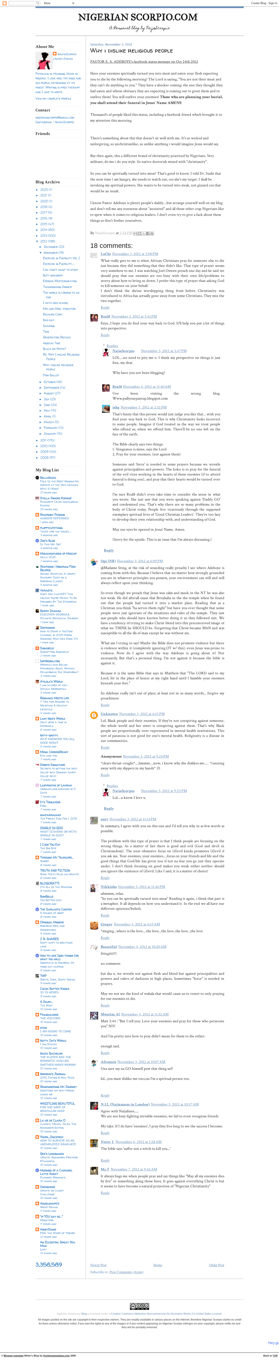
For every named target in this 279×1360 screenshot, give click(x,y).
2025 (44, 189)
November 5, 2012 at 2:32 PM (144, 407)
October (50, 382)
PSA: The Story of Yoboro (57, 1233)
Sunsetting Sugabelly (54, 652)
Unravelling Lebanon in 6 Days (58, 790)
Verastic (46, 590)
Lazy (43, 1249)
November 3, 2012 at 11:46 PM (141, 886)
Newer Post (98, 1265)
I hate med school (55, 303)
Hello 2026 (48, 557)
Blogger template (14, 1355)
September (52, 387)
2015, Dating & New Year (57, 1077)
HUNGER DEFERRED (54, 518)
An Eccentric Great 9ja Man (57, 1244)
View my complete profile (53, 98)
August (49, 393)
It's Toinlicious (50, 802)
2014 (44, 230)
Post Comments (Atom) (126, 1272)
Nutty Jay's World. (53, 1040)
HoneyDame (48, 1229)
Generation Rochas (57, 337)
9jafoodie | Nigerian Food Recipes (58, 568)
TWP (43, 976)
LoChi (106, 253)
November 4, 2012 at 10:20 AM (142, 946)
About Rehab (49, 1207)
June (47, 405)
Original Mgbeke (52, 922)
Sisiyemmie (47, 627)
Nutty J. (107, 1141)
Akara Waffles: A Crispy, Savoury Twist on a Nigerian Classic (58, 577)
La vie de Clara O (52, 1120)
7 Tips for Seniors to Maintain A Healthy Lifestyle (54, 705)
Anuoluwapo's (49, 1203)
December (51, 247)
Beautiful (109, 946)
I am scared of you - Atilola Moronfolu (54, 687)
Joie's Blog (47, 541)
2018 (44, 207)
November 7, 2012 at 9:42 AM (134, 1169)
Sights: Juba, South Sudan (57, 979)
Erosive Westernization (60, 281)
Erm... (43, 806)
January (50, 433)
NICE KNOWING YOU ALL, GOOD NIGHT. (57, 741)
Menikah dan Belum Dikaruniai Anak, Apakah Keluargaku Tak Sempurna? (59, 668)
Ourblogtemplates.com (56, 1355)
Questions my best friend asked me (57, 1092)
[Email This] (135, 233)
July (47, 399)
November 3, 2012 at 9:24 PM (146, 756)
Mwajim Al (110, 1014)
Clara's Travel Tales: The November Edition (58, 1126)
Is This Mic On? (50, 544)
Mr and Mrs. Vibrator (59, 309)
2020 (44, 201)
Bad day (48, 320)
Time (46, 331)
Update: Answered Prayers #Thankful (59, 1159)
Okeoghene (47, 1187)
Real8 (105, 316)
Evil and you (48, 755)
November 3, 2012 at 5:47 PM (164, 350)
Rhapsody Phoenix (52, 515)
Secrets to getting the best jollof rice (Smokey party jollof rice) (58, 772)
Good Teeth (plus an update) (59, 874)
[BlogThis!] (139, 233)
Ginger (106, 924)
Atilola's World (51, 681)
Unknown (109, 713)
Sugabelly (47, 648)
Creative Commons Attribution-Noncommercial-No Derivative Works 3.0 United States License (166, 1313)
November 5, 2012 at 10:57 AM (175, 1104)
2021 (44, 195)
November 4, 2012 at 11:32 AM (145, 1014)
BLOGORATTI (50, 883)
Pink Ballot (51, 375)
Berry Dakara (50, 611)
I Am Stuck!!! (48, 1044)
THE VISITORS (50, 1018)
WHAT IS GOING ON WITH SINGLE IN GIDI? (58, 833)
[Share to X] (143, 233)
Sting (84, 1313)
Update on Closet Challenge (52, 1192)
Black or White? (54, 349)
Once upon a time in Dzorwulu (53, 724)
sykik (43, 1028)
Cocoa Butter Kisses (54, 989)
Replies (112, 345)
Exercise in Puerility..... (59, 264)
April (48, 416)
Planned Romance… (53, 1177)
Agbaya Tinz (51, 343)
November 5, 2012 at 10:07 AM (141, 1061)
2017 (44, 212)
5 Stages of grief (52, 913)
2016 (44, 218)
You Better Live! (51, 900)
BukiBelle (46, 896)
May (47, 410)
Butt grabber (53, 275)
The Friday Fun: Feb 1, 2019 (58, 818)
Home (157, 1265)
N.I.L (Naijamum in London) (125, 1104)
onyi (104, 819)
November (51, 253)
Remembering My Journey (58, 1087)
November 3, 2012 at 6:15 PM (142, 713)
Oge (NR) (108, 561)
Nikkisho (109, 886)
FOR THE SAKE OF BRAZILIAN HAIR (53, 1109)
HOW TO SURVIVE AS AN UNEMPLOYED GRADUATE (58, 1142)
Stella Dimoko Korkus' (56, 498)
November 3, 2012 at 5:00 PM (135, 253)
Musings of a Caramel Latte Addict (56, 1172)
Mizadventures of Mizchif (58, 553)
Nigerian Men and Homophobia (52, 927)
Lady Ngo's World (52, 718)
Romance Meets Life (54, 698)
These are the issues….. (55, 531)
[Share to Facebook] (148, 233)
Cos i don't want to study (60, 270)
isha (115, 407)
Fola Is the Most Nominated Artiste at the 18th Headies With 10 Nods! (59, 485)
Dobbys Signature (52, 765)
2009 (44, 452)
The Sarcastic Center (56, 909)
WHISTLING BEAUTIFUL (57, 1103)
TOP (275, 1355)
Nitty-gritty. (49, 735)
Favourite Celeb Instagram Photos (59, 503)
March (49, 422)
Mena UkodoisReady (54, 752)
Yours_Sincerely (51, 1137)
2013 (44, 235)
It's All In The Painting (56, 887)
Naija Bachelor (51, 1053)
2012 (44, 241)
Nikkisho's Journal (53, 1074)
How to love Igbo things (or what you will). (59, 957)
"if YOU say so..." (51, 1216)
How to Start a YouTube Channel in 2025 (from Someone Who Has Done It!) (59, 635)
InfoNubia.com (50, 661)
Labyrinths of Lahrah (56, 785)
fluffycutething (51, 528)
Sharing (49, 326)
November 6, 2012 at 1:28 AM (139, 1141)
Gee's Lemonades (52, 1154)
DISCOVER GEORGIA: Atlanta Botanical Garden (59, 616)
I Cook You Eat (50, 844)
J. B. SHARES (49, 939)
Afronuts (108, 1061)
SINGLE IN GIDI (51, 828)
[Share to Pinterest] (152, 233)
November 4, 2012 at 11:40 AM (147, 386)
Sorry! (44, 861)
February (51, 428)
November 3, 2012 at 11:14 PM (133, 819)
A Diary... (46, 1002)
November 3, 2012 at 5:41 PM (134, 316)
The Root (46, 1005)
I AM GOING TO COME (55, 1031)
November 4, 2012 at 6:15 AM (137, 924)
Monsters (47, 1220)
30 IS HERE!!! (49, 992)
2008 (44, 457)
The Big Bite (48, 848)
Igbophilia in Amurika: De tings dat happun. (57, 964)
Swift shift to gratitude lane (56, 944)
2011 (43, 440)
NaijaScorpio (66, 54)
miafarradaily (50, 815)
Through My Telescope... (57, 857)
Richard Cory (52, 314)
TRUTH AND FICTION (55, 870)
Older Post (216, 1265)
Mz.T (105, 1169)
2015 (44, 224)
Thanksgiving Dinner (57, 287)
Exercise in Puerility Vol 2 (61, 258)
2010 (44, 446)
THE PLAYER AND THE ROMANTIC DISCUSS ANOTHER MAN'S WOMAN (58, 1060)
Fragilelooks (49, 1014)
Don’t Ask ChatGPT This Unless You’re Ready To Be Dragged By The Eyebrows (58, 597)
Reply (105, 307)
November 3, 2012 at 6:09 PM (140, 561)
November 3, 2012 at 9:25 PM (164, 790)
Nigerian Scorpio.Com (138, 17)
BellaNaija (48, 477)
